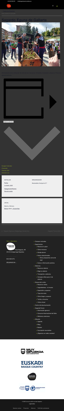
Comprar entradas (40, 241)
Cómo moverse (42, 249)
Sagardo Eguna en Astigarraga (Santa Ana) (16, 231)
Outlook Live (5, 173)
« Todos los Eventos (8, 11)
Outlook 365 (5, 170)
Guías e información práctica (46, 263)
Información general (44, 310)
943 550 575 (10, 259)
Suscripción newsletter (44, 330)
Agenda (40, 321)
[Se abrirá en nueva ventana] (16, 262)
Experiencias (39, 244)
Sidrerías (37, 266)
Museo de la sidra (40, 282)
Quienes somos (17, 408)
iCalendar (5, 168)
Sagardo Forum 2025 (54, 231)
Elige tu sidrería (42, 271)
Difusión (37, 319)
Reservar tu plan (43, 247)
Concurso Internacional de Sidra (47, 313)
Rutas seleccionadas (44, 255)
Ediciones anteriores (44, 316)
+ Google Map (16, 208)
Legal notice (32, 403)
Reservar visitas (42, 285)
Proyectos (26, 408)
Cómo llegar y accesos (44, 296)
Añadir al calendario (9, 121)
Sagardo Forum (39, 308)
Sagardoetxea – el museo (45, 287)
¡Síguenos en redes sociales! (46, 333)
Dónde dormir (42, 252)
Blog (39, 324)
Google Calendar (7, 166)
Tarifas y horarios (43, 299)
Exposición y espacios (44, 290)
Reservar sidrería (43, 268)
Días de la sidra (8, 191)
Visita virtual (41, 302)
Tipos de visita (42, 293)
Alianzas (33, 408)
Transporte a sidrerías (44, 274)
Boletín (40, 327)
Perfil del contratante (43, 408)
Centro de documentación (42, 305)
